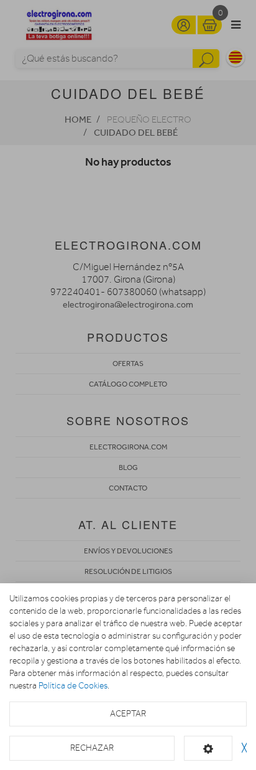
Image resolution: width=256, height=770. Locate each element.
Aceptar (128, 713)
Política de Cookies (73, 685)
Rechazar (92, 748)
